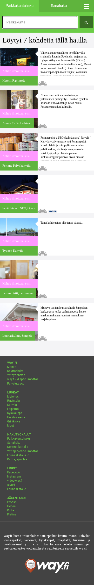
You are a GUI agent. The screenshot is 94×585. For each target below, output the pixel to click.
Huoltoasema (16, 417)
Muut (10, 425)
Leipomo (13, 409)
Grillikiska (13, 421)
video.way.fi (14, 480)
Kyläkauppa (14, 413)
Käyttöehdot (15, 371)
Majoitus (13, 396)
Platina (11, 514)
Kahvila (12, 405)
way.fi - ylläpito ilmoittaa (23, 379)
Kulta (10, 510)
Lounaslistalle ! (17, 489)
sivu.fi (11, 485)
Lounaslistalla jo (18, 455)
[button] (86, 6)
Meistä (11, 367)
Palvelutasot (15, 383)
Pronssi (12, 502)
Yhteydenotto (16, 375)
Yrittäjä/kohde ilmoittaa (23, 451)
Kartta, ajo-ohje (17, 459)
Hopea (11, 506)
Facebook (13, 472)
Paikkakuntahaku (18, 438)
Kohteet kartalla (17, 447)
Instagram (14, 476)
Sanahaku (13, 442)
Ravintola (13, 400)
